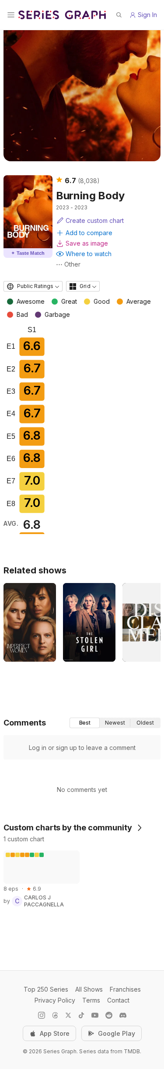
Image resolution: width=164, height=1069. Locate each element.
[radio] (85, 723)
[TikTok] (81, 1015)
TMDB (132, 1051)
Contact (118, 1000)
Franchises (125, 989)
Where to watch (89, 253)
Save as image (87, 243)
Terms (91, 1000)
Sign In (147, 14)
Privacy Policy (55, 1000)
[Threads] (55, 1015)
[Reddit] (108, 1015)
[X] (68, 1015)
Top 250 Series (46, 989)
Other (72, 264)
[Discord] (122, 1015)
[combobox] (33, 286)
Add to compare (89, 232)
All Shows (89, 989)
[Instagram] (41, 1015)
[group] (115, 723)
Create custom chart (95, 220)
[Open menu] (10, 14)
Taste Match (28, 253)
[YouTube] (94, 1015)
